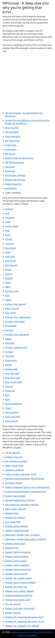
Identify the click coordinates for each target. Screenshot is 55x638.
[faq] (7, 295)
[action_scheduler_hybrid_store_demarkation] (27, 487)
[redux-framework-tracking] (18, 595)
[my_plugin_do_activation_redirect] (22, 504)
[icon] (7, 235)
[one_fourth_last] (13, 382)
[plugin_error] (12, 547)
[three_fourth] (12, 308)
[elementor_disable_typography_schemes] (25, 539)
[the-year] (9, 343)
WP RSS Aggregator (14, 162)
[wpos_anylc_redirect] (15, 509)
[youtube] (9, 217)
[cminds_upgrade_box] (16, 347)
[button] (9, 209)
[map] (8, 282)
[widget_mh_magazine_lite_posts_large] (24, 617)
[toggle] (9, 278)
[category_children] (14, 470)
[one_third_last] (12, 377)
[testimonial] (11, 369)
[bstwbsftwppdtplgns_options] (20, 500)
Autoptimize (11, 188)
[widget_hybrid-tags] (15, 543)
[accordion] (10, 248)
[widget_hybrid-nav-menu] (18, 552)
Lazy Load (10, 166)
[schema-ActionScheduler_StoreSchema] (24, 478)
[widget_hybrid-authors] (17, 556)
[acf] (7, 213)
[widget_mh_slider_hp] (16, 586)
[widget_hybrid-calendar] (17, 565)
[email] (8, 364)
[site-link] (9, 356)
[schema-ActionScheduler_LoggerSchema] (25, 491)
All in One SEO (12, 127)
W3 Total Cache (12, 140)
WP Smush (10, 153)
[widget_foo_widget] (15, 517)
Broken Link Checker (15, 179)
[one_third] (10, 261)
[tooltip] (9, 351)
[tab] (7, 230)
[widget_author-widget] (16, 526)
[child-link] (10, 390)
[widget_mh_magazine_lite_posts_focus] (24, 621)
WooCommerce (12, 136)
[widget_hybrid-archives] (17, 530)
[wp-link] (9, 330)
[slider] (8, 300)
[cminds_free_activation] (17, 334)
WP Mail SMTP (12, 132)
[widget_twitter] (12, 612)
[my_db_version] (13, 604)
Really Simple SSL (13, 184)
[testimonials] (11, 291)
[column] (9, 243)
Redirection (10, 149)
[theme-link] (11, 360)
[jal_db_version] (12, 452)
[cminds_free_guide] (15, 321)
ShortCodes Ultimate (15, 175)
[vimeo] (8, 239)
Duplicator (10, 171)
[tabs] (8, 222)
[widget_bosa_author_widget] (19, 591)
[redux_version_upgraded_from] (20, 474)
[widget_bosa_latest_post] (17, 599)
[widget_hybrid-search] (16, 573)
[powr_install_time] (14, 465)
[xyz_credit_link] (12, 522)
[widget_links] (11, 513)
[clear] (8, 408)
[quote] (8, 274)
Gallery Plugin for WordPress (19, 158)
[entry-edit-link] (12, 416)
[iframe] (9, 386)
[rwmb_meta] (11, 226)
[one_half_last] (12, 373)
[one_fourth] (11, 265)
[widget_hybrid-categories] (18, 569)
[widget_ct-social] (13, 457)
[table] (8, 338)
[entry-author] (12, 412)
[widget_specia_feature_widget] (20, 582)
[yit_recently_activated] (16, 461)
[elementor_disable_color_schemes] (22, 534)
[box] (7, 399)
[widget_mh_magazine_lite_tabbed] (22, 625)
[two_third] (10, 312)
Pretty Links (10, 145)
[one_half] (10, 256)
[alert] (8, 287)
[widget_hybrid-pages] (16, 560)
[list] (7, 395)
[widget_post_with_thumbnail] (19, 608)
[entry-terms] (11, 421)
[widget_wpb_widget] (15, 496)
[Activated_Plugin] (13, 483)
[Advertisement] (27, 82)
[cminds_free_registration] (18, 317)
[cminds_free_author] (15, 304)
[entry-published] (13, 403)
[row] (7, 252)
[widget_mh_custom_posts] (18, 578)
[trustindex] (10, 325)
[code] (8, 269)
